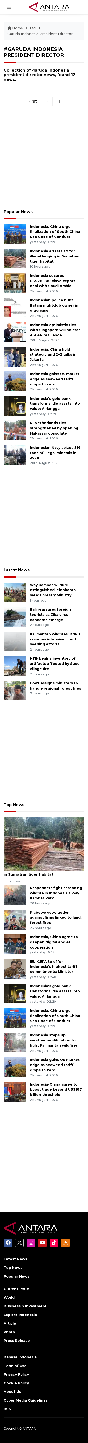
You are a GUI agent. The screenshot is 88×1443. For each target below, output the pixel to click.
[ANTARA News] (49, 7)
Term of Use (15, 1366)
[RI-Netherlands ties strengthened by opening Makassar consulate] (15, 430)
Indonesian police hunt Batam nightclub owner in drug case (54, 305)
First (32, 101)
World (9, 1297)
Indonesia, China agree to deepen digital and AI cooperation (54, 942)
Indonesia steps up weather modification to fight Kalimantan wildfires (54, 1040)
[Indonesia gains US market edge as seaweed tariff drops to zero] (15, 381)
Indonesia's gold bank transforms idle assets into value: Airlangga (55, 403)
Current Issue (16, 1289)
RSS (7, 1409)
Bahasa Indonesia (20, 1357)
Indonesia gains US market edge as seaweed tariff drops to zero (55, 379)
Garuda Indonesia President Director (40, 34)
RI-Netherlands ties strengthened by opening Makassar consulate (54, 428)
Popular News (18, 211)
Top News (14, 805)
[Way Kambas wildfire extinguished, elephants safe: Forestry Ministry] (15, 592)
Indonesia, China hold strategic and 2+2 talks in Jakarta (53, 354)
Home (17, 28)
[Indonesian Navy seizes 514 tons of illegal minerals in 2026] (15, 454)
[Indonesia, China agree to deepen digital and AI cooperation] (15, 944)
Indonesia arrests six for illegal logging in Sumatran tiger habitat (54, 256)
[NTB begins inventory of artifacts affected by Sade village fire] (15, 665)
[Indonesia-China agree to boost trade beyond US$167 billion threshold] (15, 1091)
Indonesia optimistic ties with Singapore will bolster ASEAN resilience (55, 330)
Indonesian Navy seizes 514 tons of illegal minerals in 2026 (55, 452)
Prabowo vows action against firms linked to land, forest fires (56, 917)
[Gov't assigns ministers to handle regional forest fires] (15, 690)
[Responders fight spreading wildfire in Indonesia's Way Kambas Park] (15, 895)
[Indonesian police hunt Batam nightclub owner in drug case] (15, 307)
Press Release (17, 1340)
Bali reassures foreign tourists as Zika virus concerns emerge (50, 614)
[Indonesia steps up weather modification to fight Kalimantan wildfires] (15, 1042)
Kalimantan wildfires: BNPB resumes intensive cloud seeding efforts (55, 639)
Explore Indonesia (20, 1315)
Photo (9, 1332)
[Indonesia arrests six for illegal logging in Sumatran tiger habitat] (15, 258)
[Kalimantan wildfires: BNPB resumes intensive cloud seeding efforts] (15, 641)
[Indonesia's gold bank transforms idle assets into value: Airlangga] (15, 405)
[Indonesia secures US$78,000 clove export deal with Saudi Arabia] (15, 282)
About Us (12, 1391)
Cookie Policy (16, 1383)
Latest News (17, 570)
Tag (32, 28)
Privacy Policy (16, 1374)
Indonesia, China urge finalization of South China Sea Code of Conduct (55, 231)
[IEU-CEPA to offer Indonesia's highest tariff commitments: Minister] (15, 968)
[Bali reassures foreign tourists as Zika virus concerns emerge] (15, 616)
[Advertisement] (44, 159)
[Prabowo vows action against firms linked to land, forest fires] (15, 919)
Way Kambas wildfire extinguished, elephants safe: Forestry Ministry (53, 590)
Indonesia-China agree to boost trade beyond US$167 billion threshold (56, 1089)
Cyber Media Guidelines (26, 1400)
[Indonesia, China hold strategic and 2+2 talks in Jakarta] (15, 356)
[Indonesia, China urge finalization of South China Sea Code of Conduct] (15, 233)
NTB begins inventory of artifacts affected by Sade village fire (55, 663)
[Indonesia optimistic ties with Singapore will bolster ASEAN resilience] (15, 331)
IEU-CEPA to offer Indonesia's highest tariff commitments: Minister (53, 966)
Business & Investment (25, 1306)
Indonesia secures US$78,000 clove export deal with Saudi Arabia (52, 281)
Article (10, 1323)
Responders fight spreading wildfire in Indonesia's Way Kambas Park (56, 893)
